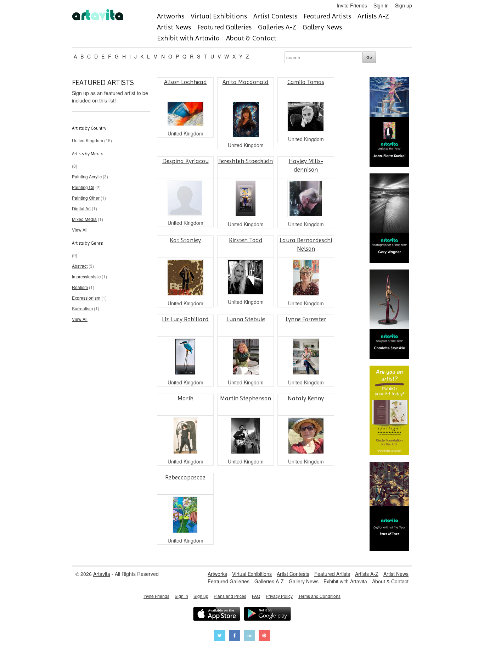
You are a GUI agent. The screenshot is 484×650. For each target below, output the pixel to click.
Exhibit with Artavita (188, 38)
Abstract (80, 266)
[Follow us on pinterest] (264, 636)
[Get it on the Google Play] (267, 615)
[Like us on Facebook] (234, 636)
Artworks (170, 16)
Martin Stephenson (245, 398)
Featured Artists (327, 16)
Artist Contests (275, 16)
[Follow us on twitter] (219, 636)
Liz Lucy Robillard (185, 319)
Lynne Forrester (306, 319)
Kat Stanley (185, 240)
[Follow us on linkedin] (249, 636)
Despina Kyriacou (185, 161)
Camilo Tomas (305, 81)
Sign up (403, 5)
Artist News (174, 27)
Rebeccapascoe (185, 477)
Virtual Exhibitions (219, 16)
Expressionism (86, 298)
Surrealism (82, 308)
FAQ (256, 596)
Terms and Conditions (319, 596)
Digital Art (81, 208)
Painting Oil (83, 187)
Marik (185, 398)
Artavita (101, 573)
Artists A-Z (373, 16)
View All (80, 230)
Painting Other (86, 198)
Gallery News (322, 27)
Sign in (381, 5)
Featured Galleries (224, 27)
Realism (80, 287)
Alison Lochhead (185, 81)
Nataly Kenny (306, 398)
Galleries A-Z (277, 27)
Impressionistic (86, 276)
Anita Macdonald (246, 81)
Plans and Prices (230, 596)
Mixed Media (84, 219)
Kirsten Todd (246, 240)
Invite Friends (352, 5)
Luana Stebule (245, 319)
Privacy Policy (279, 596)
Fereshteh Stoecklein (245, 161)
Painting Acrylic (87, 176)
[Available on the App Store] (216, 615)
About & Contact (251, 38)
